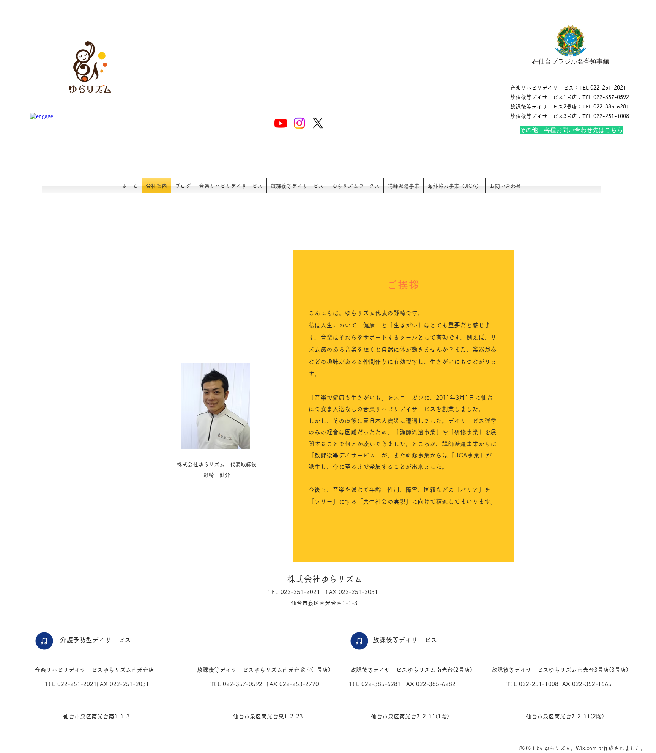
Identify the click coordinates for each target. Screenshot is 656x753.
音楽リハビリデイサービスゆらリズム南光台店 (94, 670)
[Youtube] (280, 123)
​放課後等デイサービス (405, 640)
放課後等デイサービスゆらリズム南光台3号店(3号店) (560, 670)
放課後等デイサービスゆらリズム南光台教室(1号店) (263, 670)
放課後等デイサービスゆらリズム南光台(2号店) (411, 670)
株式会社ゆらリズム (324, 579)
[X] (318, 123)
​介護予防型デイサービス (95, 640)
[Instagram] (299, 123)
